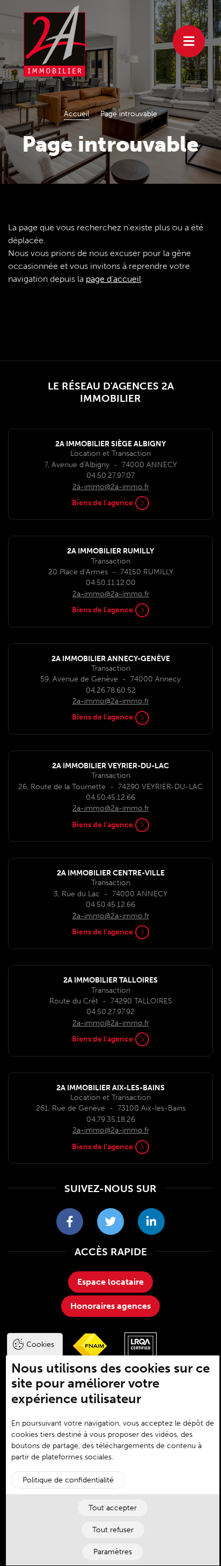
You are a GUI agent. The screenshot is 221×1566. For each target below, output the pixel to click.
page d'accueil (113, 279)
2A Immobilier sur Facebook (69, 1221)
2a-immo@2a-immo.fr (110, 486)
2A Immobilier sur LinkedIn (151, 1221)
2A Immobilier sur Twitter (110, 1221)
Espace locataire (110, 1282)
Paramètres (112, 1551)
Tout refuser (113, 1529)
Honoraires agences (110, 1306)
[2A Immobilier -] (56, 40)
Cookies (40, 1344)
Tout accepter (113, 1507)
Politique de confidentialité (68, 1480)
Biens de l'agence (102, 502)
